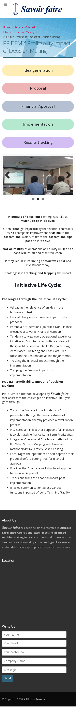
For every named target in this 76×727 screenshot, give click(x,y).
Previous (9, 175)
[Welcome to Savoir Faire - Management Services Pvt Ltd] (38, 9)
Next (67, 175)
